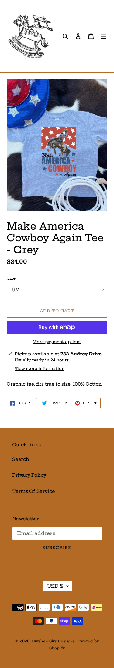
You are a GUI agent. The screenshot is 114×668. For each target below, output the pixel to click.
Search (20, 459)
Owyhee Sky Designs (53, 641)
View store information (39, 368)
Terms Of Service (33, 491)
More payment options (57, 341)
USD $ (55, 586)
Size (11, 278)
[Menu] (103, 36)
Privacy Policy (29, 475)
